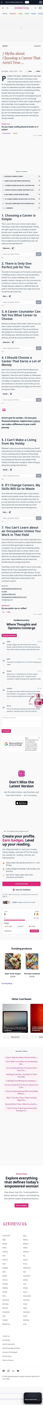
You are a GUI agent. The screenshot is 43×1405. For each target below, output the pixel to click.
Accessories (6, 1236)
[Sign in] (40, 8)
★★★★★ (37, 46)
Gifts (4, 1272)
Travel (25, 1316)
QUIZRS (39, 135)
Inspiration (13, 13)
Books (4, 1248)
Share (38, 71)
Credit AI (36, 421)
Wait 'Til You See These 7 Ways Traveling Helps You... (21, 1099)
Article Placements (8, 1344)
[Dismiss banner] (38, 737)
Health (4, 1276)
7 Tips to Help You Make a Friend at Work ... (21, 1057)
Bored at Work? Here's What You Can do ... (21, 1104)
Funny (25, 1264)
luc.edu (4, 591)
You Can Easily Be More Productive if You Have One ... (21, 1069)
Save (30, 71)
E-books (15, 133)
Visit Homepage (21, 1205)
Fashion (5, 1260)
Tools (24, 1324)
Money (25, 1288)
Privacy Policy (6, 1356)
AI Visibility (6, 1340)
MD (21, 71)
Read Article (19, 1037)
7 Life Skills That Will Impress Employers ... (21, 1081)
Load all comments (9, 635)
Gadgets (5, 1268)
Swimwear (26, 1312)
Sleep (25, 1308)
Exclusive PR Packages (9, 1352)
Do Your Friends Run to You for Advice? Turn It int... (21, 1086)
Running (5, 1304)
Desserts (26, 1252)
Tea (3, 612)
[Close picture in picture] (25, 1394)
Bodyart (25, 1244)
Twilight (20, 13)
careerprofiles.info (9, 594)
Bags (4, 1240)
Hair (24, 1272)
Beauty (4, 1244)
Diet (3, 1256)
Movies (4, 1292)
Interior (27, 13)
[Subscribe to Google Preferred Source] (13, 744)
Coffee (8, 612)
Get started (34, 931)
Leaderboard (7, 931)
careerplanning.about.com (12, 588)
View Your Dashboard (23, 890)
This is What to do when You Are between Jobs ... (22, 1062)
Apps (24, 1236)
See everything (8, 983)
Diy (24, 1256)
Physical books (6, 133)
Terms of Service (7, 1360)
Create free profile (21, 884)
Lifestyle (5, 1284)
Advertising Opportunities (11, 1348)
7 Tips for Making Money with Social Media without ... (21, 1092)
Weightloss (6, 1324)
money (5, 46)
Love (24, 1284)
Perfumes (26, 1300)
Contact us (6, 1336)
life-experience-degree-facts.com (14, 597)
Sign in (4, 896)
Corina (6, 71)
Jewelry (25, 1280)
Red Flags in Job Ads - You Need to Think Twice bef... (21, 1075)
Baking (25, 1240)
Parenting (5, 1300)
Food (4, 1264)
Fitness (25, 1260)
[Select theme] (35, 8)
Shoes (25, 1304)
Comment (6, 731)
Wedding (4, 13)
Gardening (26, 1268)
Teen (4, 1316)
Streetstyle (6, 1312)
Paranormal (27, 1296)
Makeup (33, 13)
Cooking (5, 1252)
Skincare (5, 1308)
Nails (4, 1296)
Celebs (25, 1248)
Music (25, 1292)
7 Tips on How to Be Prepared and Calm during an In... (21, 1109)
